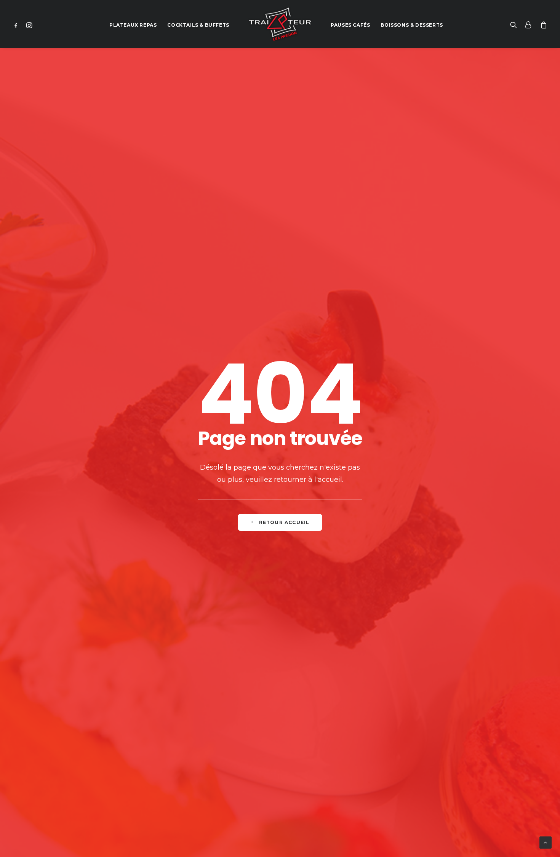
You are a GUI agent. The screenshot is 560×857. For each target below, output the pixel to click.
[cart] (541, 24)
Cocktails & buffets (198, 25)
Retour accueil (284, 522)
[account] (528, 24)
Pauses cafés (350, 25)
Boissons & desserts (412, 25)
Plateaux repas (133, 25)
